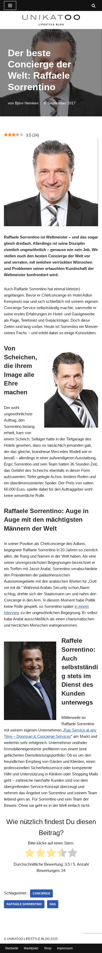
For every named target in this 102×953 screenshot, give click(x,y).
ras (53, 904)
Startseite (11, 948)
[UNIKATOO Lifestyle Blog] (51, 20)
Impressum (65, 948)
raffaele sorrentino (24, 904)
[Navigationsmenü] (10, 5)
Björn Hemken (26, 103)
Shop (48, 948)
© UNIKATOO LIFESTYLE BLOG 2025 (31, 939)
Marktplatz (31, 948)
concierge (41, 893)
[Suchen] (93, 6)
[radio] (30, 853)
